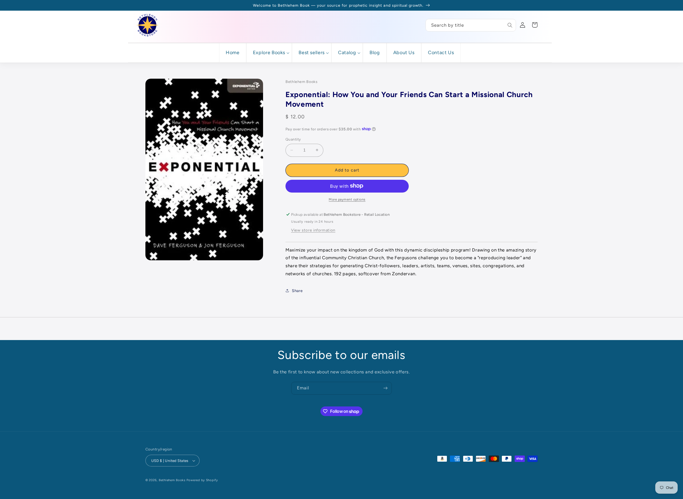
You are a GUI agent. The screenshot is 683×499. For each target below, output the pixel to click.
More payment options (347, 199)
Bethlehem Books (172, 480)
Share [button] (297, 290)
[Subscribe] (385, 388)
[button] (269, 52)
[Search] (510, 25)
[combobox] (471, 25)
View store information (313, 229)
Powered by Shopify (202, 480)
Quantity (293, 139)
